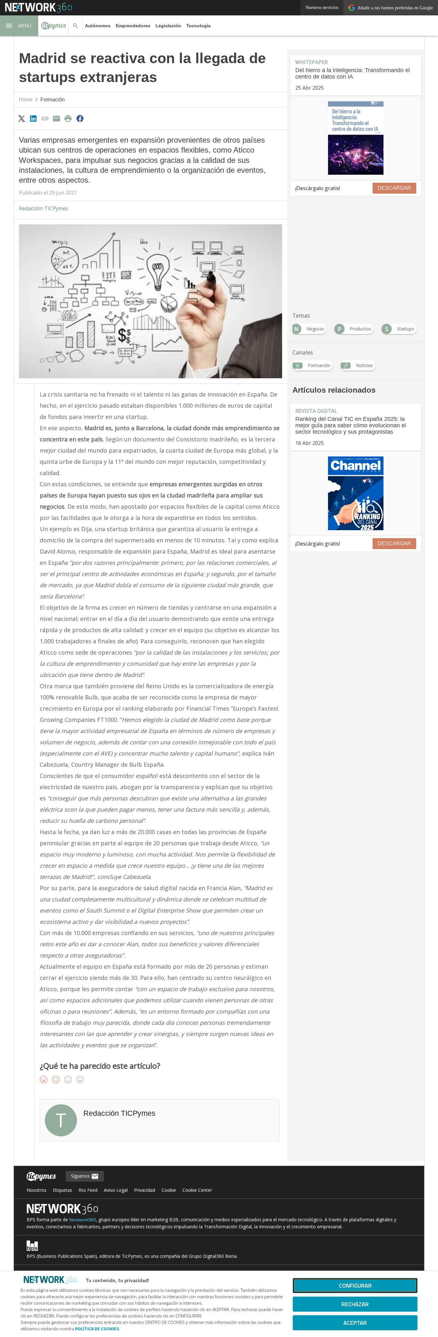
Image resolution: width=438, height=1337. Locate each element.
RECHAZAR (355, 1304)
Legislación (168, 25)
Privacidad (144, 1190)
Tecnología (198, 25)
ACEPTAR (355, 1322)
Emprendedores (133, 25)
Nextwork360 (82, 1219)
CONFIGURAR (355, 1285)
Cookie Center (197, 1190)
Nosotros (36, 1190)
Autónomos (98, 25)
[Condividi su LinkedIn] (33, 118)
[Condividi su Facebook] (80, 118)
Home (26, 99)
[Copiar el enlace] (45, 118)
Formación (52, 99)
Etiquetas (62, 1190)
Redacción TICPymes (43, 208)
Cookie (169, 1190)
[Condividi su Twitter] (21, 118)
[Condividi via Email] (56, 118)
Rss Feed (88, 1190)
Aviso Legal (116, 1190)
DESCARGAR (394, 188)
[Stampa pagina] (68, 118)
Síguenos (81, 1176)
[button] (19, 25)
